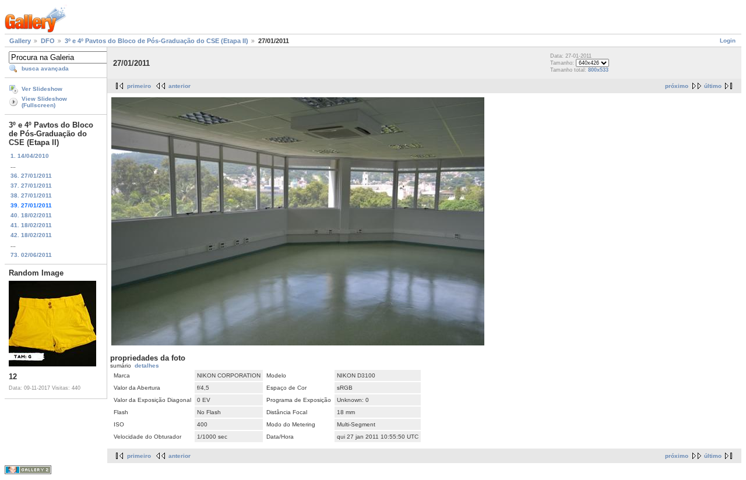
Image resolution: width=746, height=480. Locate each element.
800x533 (598, 70)
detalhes (147, 365)
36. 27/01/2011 (31, 175)
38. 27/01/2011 (31, 195)
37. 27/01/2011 (31, 185)
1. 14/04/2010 (29, 156)
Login (728, 40)
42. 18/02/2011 (31, 235)
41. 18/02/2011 (31, 225)
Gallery (20, 40)
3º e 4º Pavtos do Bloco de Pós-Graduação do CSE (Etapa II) (156, 40)
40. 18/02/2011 (31, 215)
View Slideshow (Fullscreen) (44, 102)
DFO (48, 40)
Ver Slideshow (42, 89)
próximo (676, 86)
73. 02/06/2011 (31, 255)
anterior (179, 86)
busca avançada (45, 68)
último (713, 86)
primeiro (139, 86)
